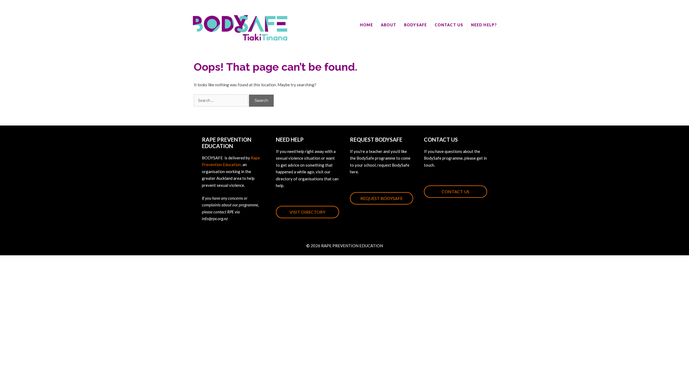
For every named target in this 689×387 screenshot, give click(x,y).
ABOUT (388, 25)
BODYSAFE (415, 25)
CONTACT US (449, 25)
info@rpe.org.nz (215, 218)
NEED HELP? (484, 25)
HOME (366, 25)
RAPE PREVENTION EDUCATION (352, 245)
